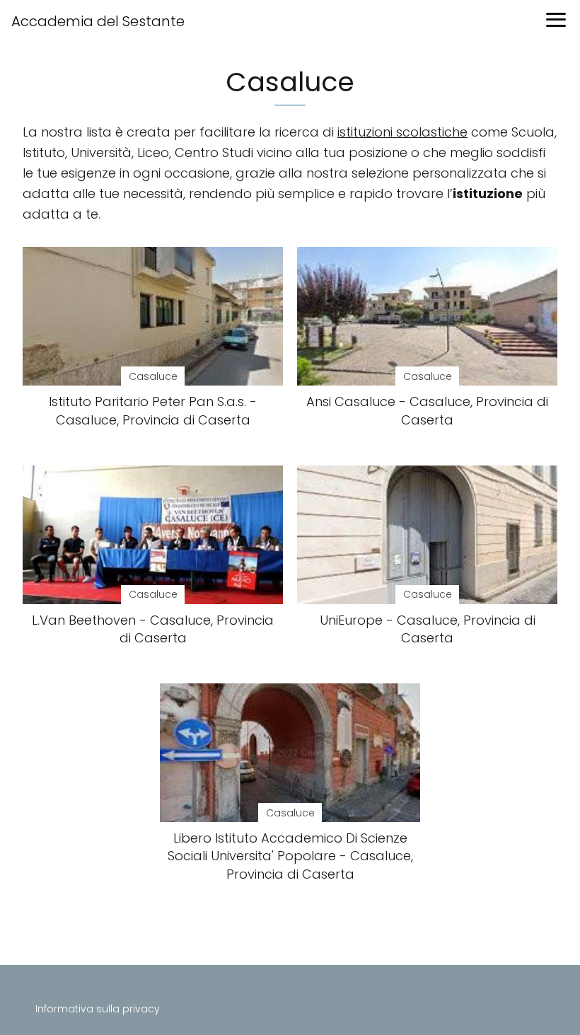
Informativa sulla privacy (97, 1009)
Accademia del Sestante (98, 21)
